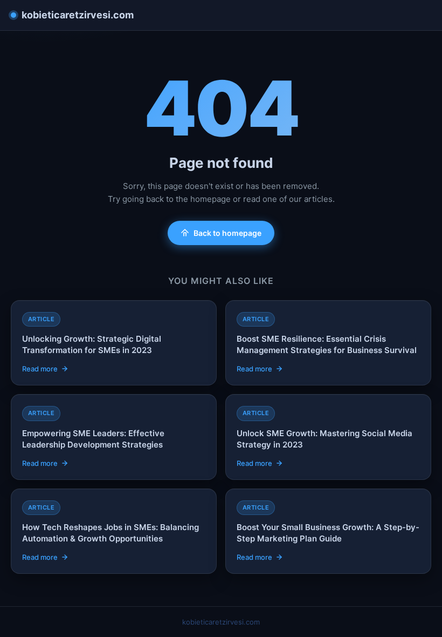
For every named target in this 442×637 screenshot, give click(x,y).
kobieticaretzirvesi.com (78, 15)
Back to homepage (227, 233)
